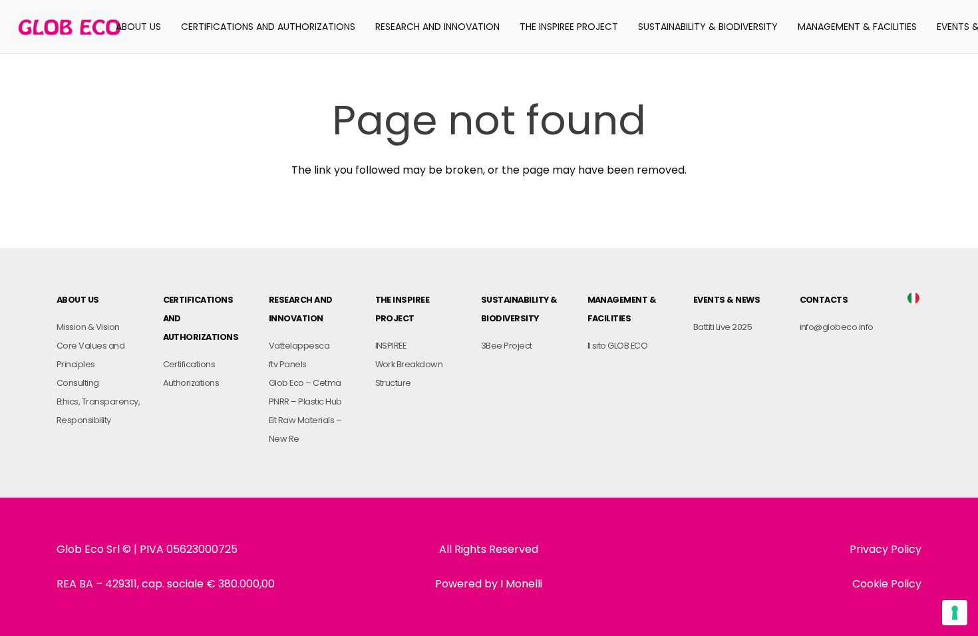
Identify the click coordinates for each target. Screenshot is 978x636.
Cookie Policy (886, 583)
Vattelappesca (299, 345)
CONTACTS (824, 299)
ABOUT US (78, 299)
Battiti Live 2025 (722, 327)
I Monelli (521, 583)
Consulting (78, 383)
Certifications (189, 364)
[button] (166, 26)
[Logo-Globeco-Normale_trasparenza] (69, 27)
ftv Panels (288, 364)
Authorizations (191, 383)
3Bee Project (506, 345)
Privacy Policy (885, 549)
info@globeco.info (837, 327)
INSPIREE (391, 345)
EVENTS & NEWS (726, 299)
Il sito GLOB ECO (617, 345)
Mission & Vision (88, 327)
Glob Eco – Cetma (305, 383)
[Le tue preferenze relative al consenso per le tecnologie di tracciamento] (954, 612)
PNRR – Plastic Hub (305, 401)
